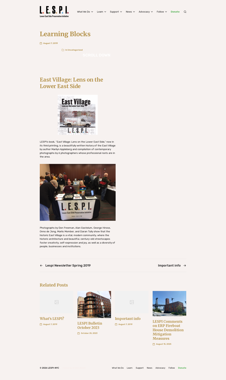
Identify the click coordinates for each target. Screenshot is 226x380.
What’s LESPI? (52, 318)
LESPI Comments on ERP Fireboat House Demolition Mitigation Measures (168, 330)
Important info (128, 318)
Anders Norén (79, 368)
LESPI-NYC (53, 368)
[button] (185, 12)
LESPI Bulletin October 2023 (89, 325)
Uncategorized (75, 50)
